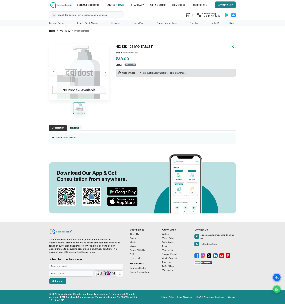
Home (52, 31)
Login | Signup (225, 5)
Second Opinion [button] (57, 23)
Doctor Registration (139, 272)
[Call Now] (277, 277)
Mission (133, 242)
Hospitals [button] (115, 23)
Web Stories (168, 242)
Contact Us (135, 238)
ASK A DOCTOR (158, 5)
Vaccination (168, 270)
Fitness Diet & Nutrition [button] (88, 23)
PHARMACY (137, 5)
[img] (79, 72)
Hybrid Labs (136, 258)
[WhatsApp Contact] (277, 289)
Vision (133, 246)
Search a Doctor (138, 268)
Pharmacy (65, 31)
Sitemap (231, 297)
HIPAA (198, 297)
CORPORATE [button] (200, 5)
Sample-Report (169, 254)
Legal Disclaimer (185, 297)
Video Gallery (169, 238)
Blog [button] (231, 23)
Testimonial (167, 250)
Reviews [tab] (74, 127)
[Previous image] (53, 72)
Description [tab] (58, 127)
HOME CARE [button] (178, 5)
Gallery (165, 234)
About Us (134, 234)
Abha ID (215, 23)
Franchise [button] (194, 23)
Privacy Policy (168, 297)
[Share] (233, 46)
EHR (132, 254)
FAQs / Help (168, 266)
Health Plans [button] (139, 23)
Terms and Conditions (214, 297)
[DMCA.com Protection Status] (203, 262)
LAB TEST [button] (114, 5)
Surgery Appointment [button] (167, 23)
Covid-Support (169, 258)
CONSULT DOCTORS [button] (88, 5)
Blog (164, 246)
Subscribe (57, 281)
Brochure (166, 262)
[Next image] (105, 72)
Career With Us (137, 250)
